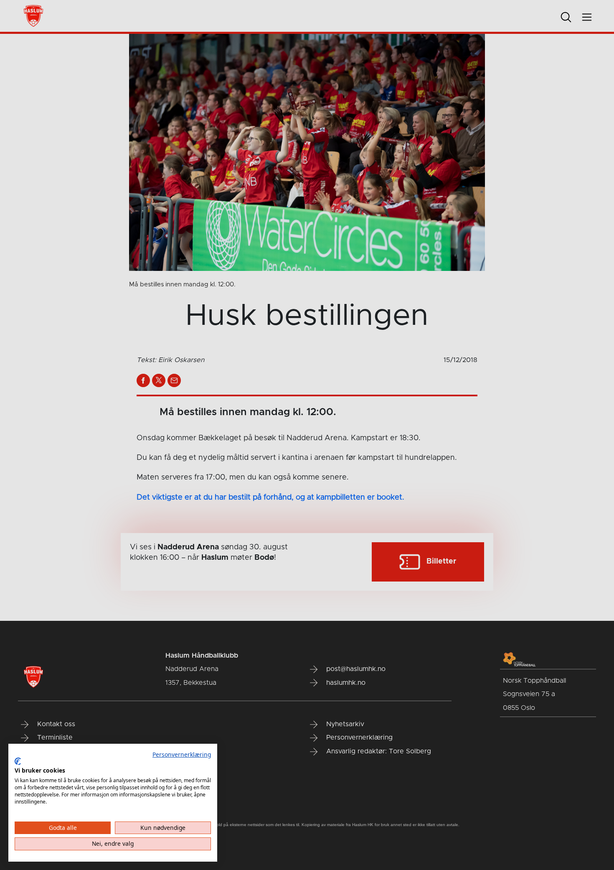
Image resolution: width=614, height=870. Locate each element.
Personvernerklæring (181, 754)
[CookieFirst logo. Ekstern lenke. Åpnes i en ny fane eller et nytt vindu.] (18, 761)
